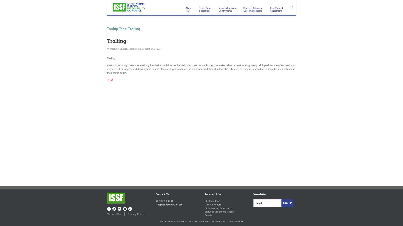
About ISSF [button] (188, 9)
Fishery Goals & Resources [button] (205, 9)
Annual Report (213, 204)
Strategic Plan (212, 200)
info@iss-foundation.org (169, 204)
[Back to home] (129, 7)
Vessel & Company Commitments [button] (227, 9)
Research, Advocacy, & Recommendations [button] (252, 9)
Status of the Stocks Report (219, 211)
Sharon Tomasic (129, 48)
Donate (208, 215)
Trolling (116, 41)
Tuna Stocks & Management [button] (276, 9)
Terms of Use (114, 214)
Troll (110, 80)
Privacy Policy (136, 214)
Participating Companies (218, 208)
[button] (292, 7)
